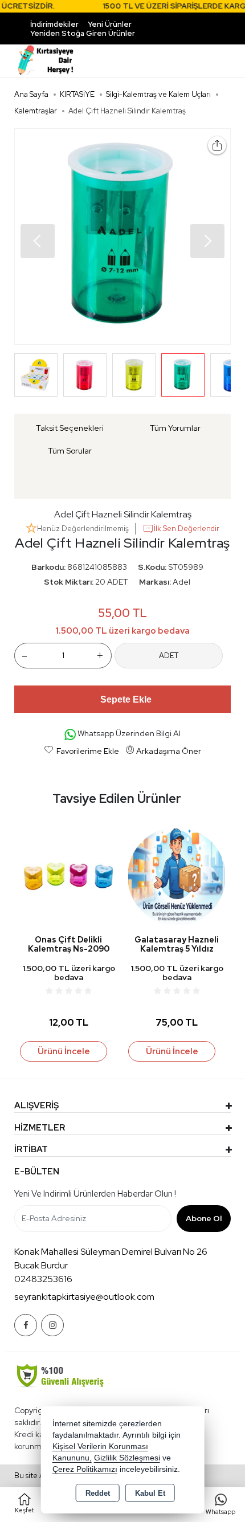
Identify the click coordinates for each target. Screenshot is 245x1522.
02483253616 (43, 1279)
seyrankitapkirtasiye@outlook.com (84, 1297)
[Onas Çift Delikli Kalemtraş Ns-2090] (68, 876)
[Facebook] (25, 1325)
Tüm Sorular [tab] (70, 451)
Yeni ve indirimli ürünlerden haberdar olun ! (95, 1193)
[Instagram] (52, 1325)
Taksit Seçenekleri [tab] (70, 428)
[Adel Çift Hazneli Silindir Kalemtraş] (122, 236)
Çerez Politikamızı (84, 1469)
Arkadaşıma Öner (168, 751)
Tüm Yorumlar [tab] (175, 428)
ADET (168, 655)
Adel (181, 582)
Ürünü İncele (64, 1051)
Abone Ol (204, 1218)
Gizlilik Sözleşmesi (127, 1458)
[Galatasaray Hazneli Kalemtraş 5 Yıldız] (176, 876)
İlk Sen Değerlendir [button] (186, 528)
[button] (207, 241)
